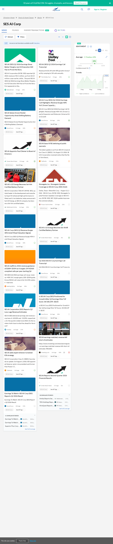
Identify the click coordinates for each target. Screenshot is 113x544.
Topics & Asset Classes (26, 18)
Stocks (39, 18)
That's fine (22, 541)
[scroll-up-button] (109, 536)
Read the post (81, 3)
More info (33, 541)
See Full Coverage (64, 408)
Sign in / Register (100, 9)
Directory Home (8, 18)
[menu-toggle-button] (3, 9)
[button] (89, 9)
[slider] (69, 36)
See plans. (37, 43)
